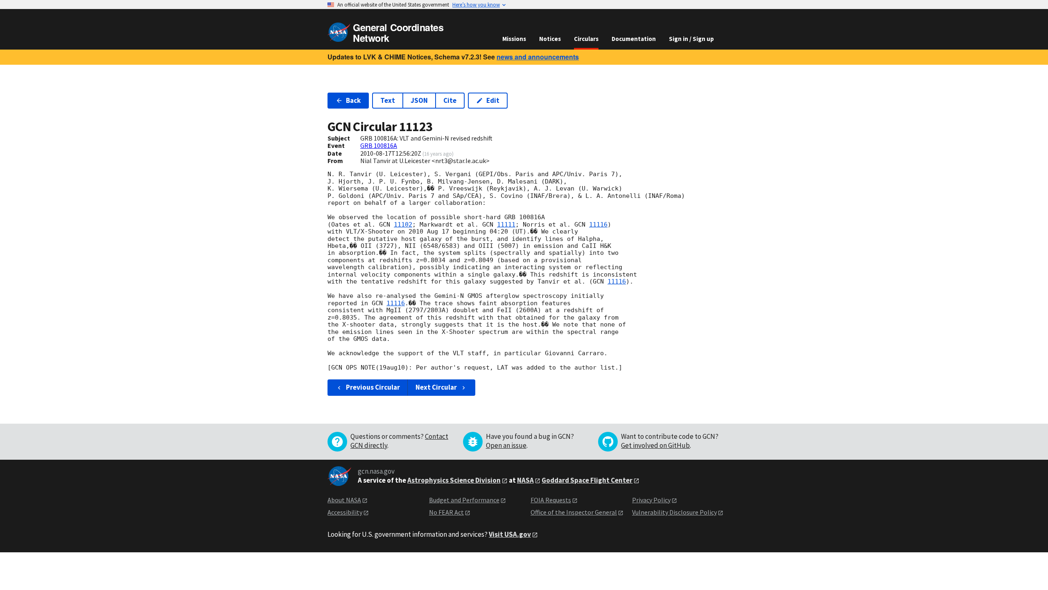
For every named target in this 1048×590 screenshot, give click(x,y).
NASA (525, 480)
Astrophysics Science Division (454, 480)
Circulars (586, 39)
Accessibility (345, 512)
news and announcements (538, 56)
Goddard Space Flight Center (587, 480)
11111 (506, 224)
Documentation (634, 39)
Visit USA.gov (510, 534)
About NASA (344, 500)
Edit (492, 100)
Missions (514, 39)
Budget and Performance (464, 500)
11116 (598, 224)
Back (353, 100)
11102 (403, 224)
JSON (419, 100)
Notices (550, 39)
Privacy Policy (651, 500)
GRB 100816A (378, 145)
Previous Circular (373, 387)
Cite (449, 100)
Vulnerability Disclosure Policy (674, 512)
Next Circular (436, 387)
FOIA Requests (551, 500)
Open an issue (506, 445)
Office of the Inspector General (574, 512)
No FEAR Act (446, 512)
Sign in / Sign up (691, 39)
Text (387, 100)
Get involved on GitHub (655, 445)
